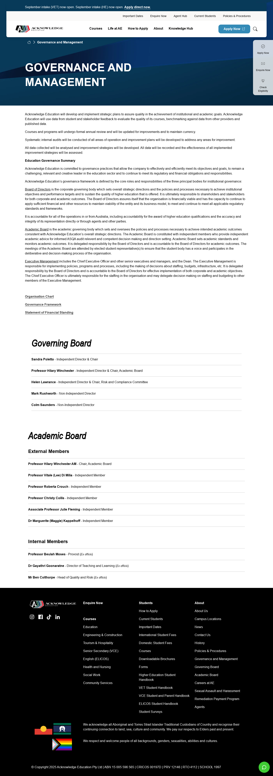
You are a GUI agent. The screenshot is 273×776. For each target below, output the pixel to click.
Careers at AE (204, 683)
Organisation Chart (39, 296)
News (199, 627)
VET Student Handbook (156, 687)
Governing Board (207, 667)
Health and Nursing (97, 667)
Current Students (205, 16)
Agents (200, 707)
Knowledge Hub (181, 28)
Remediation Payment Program (217, 699)
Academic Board (206, 675)
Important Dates (133, 16)
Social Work (91, 675)
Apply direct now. (137, 7)
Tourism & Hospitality (98, 643)
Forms (143, 667)
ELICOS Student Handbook (158, 703)
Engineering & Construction (102, 635)
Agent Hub (180, 16)
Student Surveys (150, 711)
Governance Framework (43, 304)
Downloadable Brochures (157, 659)
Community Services (98, 683)
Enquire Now (158, 16)
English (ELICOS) (96, 659)
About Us (201, 611)
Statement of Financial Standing (49, 312)
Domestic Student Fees (155, 643)
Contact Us (202, 635)
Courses (95, 28)
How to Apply (148, 611)
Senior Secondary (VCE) (100, 651)
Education (90, 627)
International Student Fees (157, 635)
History (200, 643)
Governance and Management (216, 659)
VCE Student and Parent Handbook (164, 695)
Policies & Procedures (237, 16)
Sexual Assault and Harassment (217, 691)
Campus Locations (208, 619)
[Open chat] (264, 767)
